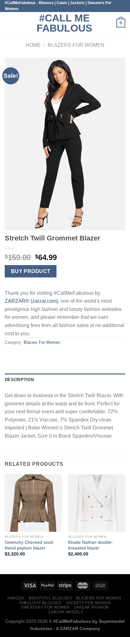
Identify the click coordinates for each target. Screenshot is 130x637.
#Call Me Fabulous (64, 23)
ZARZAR (69, 628)
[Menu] (8, 23)
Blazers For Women (76, 45)
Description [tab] (19, 379)
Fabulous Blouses (40, 603)
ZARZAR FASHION (91, 607)
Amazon (16, 598)
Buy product (30, 271)
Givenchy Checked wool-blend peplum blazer (29, 545)
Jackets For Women (88, 603)
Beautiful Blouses (50, 598)
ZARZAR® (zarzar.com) (31, 301)
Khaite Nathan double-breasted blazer (90, 545)
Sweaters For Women (45, 607)
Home (33, 45)
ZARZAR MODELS (65, 612)
